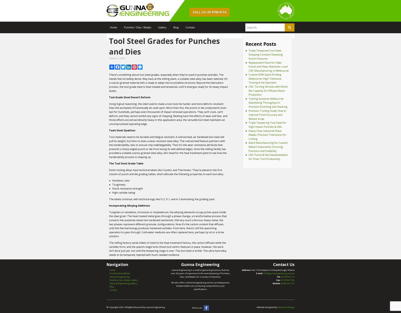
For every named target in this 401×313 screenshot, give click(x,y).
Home (113, 27)
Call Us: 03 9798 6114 (209, 12)
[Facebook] (206, 308)
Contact (190, 27)
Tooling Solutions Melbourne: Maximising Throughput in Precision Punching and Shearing (268, 102)
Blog (176, 27)
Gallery (162, 27)
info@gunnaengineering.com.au (278, 273)
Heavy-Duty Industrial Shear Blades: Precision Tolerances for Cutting (267, 135)
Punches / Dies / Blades (137, 27)
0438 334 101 (287, 283)
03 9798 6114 (287, 276)
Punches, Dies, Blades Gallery (124, 280)
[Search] (289, 27)
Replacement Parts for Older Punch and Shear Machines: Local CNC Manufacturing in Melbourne (269, 66)
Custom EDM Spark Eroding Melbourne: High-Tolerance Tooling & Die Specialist (265, 78)
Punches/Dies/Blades (120, 273)
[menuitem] (113, 27)
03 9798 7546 (287, 280)
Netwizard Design (286, 307)
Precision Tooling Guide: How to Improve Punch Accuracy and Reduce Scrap (267, 115)
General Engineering (120, 276)
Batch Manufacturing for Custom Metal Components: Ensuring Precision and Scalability (268, 147)
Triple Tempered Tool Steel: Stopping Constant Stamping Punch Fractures (266, 54)
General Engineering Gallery (123, 283)
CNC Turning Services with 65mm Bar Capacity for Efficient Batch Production (268, 90)
